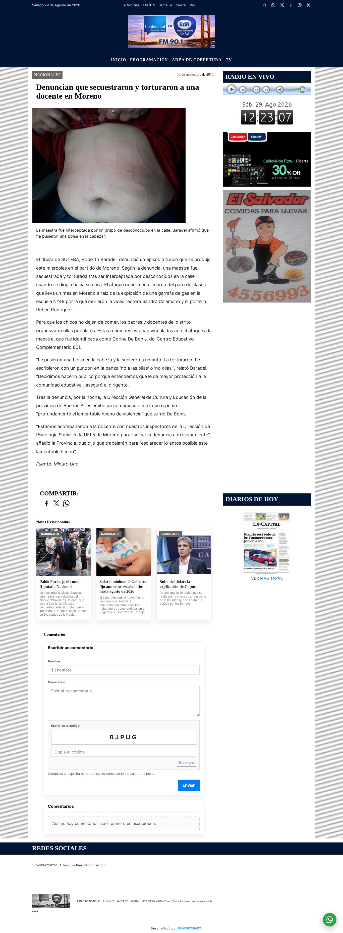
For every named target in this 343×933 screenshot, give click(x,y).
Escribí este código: (65, 726)
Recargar (186, 762)
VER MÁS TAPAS (267, 578)
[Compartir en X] (56, 503)
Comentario (56, 682)
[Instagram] (299, 5)
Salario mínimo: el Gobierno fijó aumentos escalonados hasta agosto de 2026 (123, 586)
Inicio (118, 60)
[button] (264, 5)
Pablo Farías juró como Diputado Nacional (59, 584)
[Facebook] (291, 5)
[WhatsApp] (273, 5)
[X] (282, 5)
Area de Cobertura (197, 60)
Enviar (189, 785)
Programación (149, 60)
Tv (229, 60)
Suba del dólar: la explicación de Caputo (178, 584)
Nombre (54, 661)
